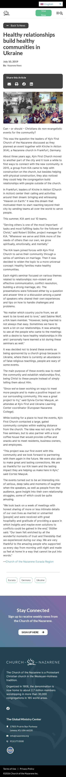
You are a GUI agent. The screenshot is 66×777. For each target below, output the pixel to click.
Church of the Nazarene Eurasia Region (30, 561)
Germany (26, 580)
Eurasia (12, 580)
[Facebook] (8, 708)
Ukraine (40, 580)
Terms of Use (9, 768)
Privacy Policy (27, 768)
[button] (57, 13)
